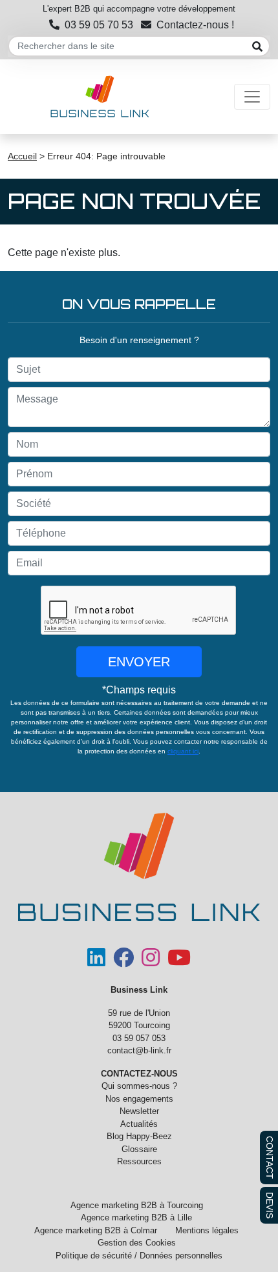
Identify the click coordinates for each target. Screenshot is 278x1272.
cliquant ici (182, 751)
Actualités (139, 1124)
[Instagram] (151, 962)
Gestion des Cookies (137, 1242)
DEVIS (269, 1205)
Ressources (139, 1161)
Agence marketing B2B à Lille (136, 1217)
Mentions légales (207, 1230)
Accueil (22, 156)
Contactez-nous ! (195, 24)
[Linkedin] (96, 962)
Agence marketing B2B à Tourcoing (136, 1205)
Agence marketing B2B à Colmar (95, 1230)
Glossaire (139, 1149)
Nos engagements (139, 1099)
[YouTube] (179, 962)
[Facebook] (123, 962)
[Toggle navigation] (252, 97)
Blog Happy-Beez (139, 1136)
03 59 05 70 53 (99, 24)
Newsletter (139, 1111)
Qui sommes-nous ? (139, 1086)
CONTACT (269, 1157)
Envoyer (139, 662)
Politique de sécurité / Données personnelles (139, 1255)
